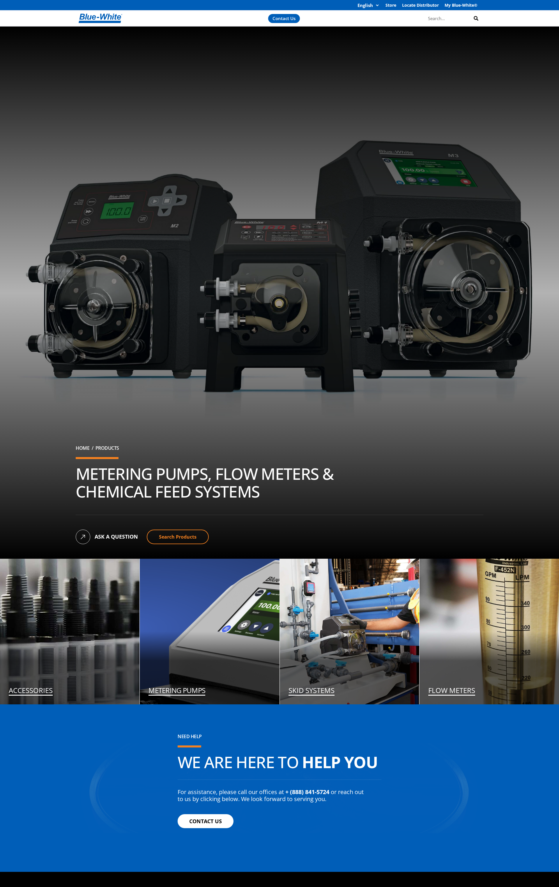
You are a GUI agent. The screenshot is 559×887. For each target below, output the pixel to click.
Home (82, 448)
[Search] (476, 18)
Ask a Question (116, 536)
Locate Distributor (420, 5)
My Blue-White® (461, 5)
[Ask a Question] (83, 537)
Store (390, 5)
